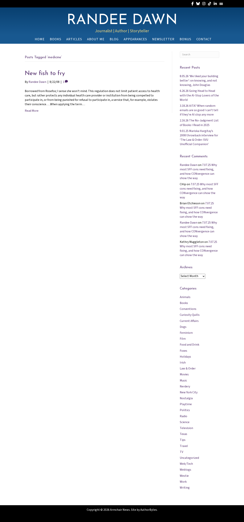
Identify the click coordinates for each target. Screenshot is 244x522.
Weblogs (185, 470)
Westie (184, 476)
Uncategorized (189, 458)
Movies (184, 374)
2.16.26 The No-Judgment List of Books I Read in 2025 (199, 122)
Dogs (183, 327)
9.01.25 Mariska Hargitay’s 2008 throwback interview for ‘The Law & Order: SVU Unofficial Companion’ (199, 137)
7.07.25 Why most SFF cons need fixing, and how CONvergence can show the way (198, 171)
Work (183, 482)
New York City (188, 392)
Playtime (186, 404)
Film (183, 339)
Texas (183, 434)
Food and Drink (189, 345)
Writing (185, 488)
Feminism (186, 333)
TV (181, 452)
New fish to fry (45, 73)
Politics (185, 410)
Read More (32, 111)
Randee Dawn (188, 165)
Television (186, 428)
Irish (183, 362)
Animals (185, 297)
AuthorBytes (148, 510)
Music (183, 380)
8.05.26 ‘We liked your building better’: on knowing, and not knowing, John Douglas (199, 80)
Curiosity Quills (190, 315)
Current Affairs (189, 321)
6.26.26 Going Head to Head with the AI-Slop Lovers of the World (199, 95)
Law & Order (188, 368)
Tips (182, 440)
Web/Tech (186, 464)
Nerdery (185, 386)
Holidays (185, 357)
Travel (184, 446)
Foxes (183, 351)
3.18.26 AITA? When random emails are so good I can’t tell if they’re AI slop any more (199, 110)
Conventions (188, 309)
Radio (183, 416)
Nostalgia (186, 398)
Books (184, 303)
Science (184, 422)
